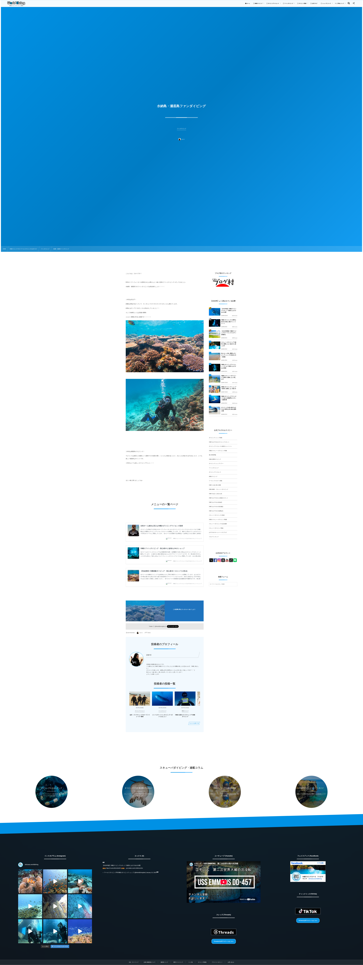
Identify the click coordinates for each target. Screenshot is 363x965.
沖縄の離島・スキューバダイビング (218, 489)
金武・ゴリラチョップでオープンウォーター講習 (140, 715)
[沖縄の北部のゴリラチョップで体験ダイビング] (185, 699)
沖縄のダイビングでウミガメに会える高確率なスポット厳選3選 (228, 398)
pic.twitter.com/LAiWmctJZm (134, 868)
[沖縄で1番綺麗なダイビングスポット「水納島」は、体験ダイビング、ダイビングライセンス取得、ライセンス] (30, 906)
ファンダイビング (214, 468)
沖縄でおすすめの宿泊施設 (216, 506)
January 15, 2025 (151, 872)
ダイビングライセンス (215, 472)
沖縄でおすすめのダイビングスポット (219, 442)
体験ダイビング (213, 476)
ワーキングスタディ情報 (215, 480)
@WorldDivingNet (160, 626)
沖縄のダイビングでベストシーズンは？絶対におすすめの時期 (228, 366)
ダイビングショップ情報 (215, 437)
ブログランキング (214, 536)
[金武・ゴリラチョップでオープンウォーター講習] (139, 699)
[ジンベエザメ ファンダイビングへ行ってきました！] (162, 699)
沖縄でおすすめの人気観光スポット (218, 498)
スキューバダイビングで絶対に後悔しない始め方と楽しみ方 (228, 344)
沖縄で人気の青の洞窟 (215, 485)
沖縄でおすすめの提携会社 (216, 511)
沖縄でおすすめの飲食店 (215, 502)
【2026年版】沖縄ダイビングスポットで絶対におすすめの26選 (228, 310)
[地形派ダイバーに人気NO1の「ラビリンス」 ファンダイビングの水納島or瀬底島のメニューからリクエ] (55, 931)
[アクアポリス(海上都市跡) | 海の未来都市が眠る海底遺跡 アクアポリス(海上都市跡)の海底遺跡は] (30, 931)
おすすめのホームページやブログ (218, 532)
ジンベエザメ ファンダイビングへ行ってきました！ (162, 715)
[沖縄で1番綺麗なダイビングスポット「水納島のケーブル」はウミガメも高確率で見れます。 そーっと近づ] (80, 881)
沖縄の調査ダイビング (215, 459)
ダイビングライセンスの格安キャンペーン (220, 446)
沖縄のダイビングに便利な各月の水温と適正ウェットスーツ (228, 321)
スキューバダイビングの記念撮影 (218, 523)
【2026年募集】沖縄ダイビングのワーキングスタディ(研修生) (228, 332)
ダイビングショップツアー (216, 463)
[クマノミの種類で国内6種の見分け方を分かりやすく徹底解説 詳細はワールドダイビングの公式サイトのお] (30, 881)
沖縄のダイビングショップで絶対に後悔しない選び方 (228, 387)
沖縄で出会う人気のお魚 (215, 493)
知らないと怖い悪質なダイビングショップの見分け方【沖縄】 (228, 355)
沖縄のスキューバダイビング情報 (218, 450)
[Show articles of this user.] (136, 659)
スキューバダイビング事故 (216, 528)
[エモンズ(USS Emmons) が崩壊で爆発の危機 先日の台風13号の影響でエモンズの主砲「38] (55, 906)
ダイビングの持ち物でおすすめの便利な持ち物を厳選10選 (228, 409)
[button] (223, 941)
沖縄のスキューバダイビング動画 (218, 519)
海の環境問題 (212, 455)
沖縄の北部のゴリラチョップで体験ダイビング (185, 715)
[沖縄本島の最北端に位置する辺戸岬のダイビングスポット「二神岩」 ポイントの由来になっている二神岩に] (55, 881)
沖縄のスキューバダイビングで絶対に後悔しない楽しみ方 (228, 377)
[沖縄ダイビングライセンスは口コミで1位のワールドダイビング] (16, 3)
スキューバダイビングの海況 (217, 515)
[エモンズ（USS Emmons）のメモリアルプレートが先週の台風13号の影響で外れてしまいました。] (80, 906)
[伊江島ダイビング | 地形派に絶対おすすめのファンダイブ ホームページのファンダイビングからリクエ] (80, 931)
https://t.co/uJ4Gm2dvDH (113, 868)
